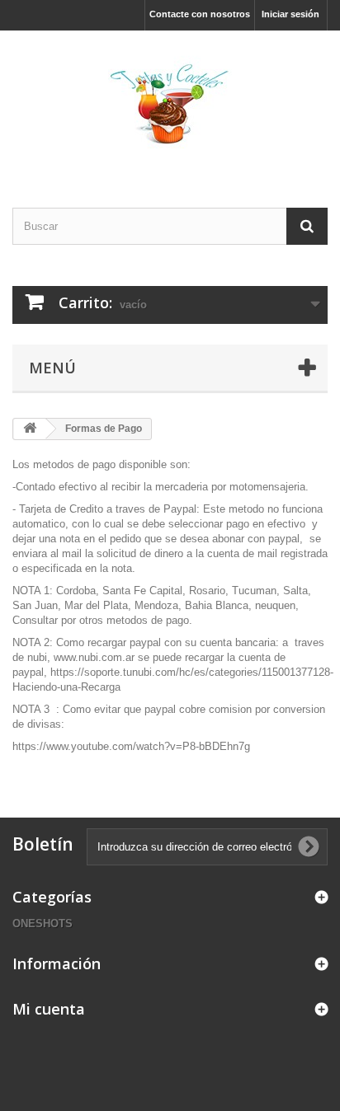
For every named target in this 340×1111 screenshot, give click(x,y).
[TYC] (170, 104)
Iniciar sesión (290, 14)
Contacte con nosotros (199, 14)
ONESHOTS (42, 923)
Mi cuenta (48, 1009)
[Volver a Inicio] (29, 429)
